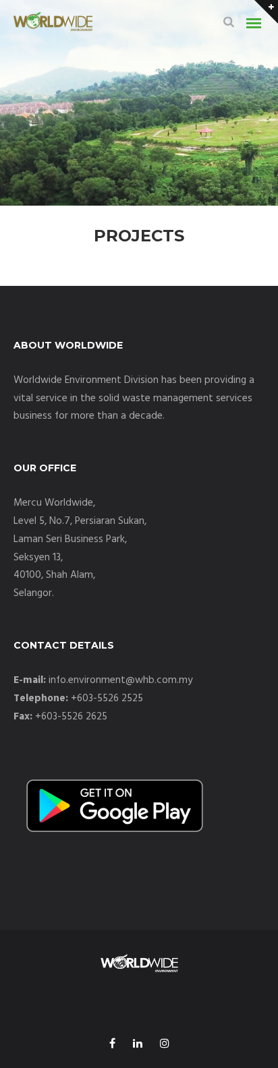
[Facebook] (112, 1045)
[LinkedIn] (137, 1045)
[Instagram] (164, 1045)
